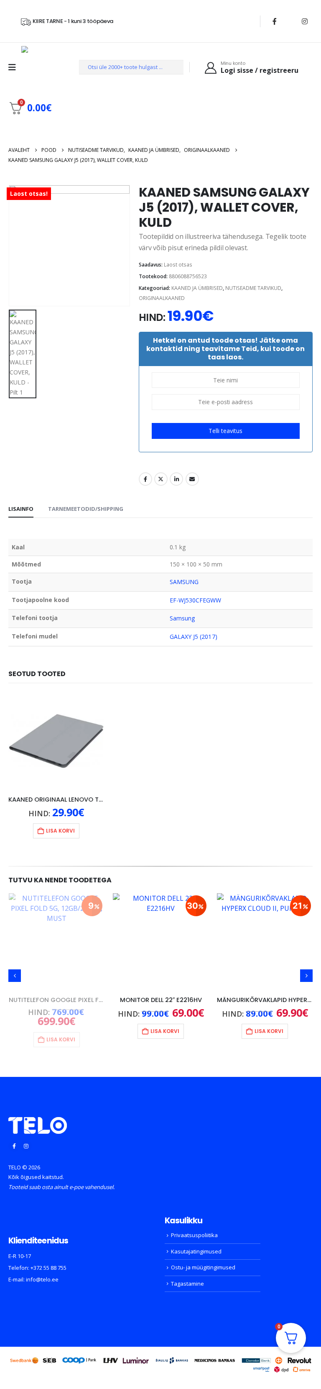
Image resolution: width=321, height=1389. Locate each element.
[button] (14, 971)
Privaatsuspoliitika (194, 1226)
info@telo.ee (42, 1271)
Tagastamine (187, 1275)
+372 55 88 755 (48, 1259)
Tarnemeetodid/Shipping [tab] (85, 509)
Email (192, 479)
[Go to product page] (56, 741)
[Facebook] (274, 21)
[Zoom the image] (37, 1113)
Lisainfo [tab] (20, 509)
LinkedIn (176, 479)
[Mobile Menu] (14, 67)
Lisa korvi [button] (60, 830)
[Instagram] (304, 21)
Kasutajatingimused (196, 1243)
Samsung (182, 618)
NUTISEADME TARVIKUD (253, 288)
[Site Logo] (42, 67)
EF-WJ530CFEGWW (196, 600)
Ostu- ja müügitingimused (203, 1259)
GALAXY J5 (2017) (193, 637)
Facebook (145, 479)
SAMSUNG (184, 582)
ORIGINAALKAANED (162, 298)
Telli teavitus (225, 431)
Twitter (161, 479)
